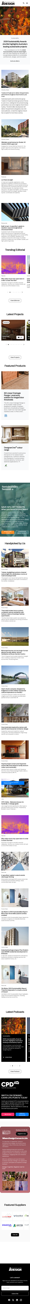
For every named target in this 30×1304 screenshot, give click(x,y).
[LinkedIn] (17, 1300)
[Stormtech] (6, 415)
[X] (13, 1300)
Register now (22, 1133)
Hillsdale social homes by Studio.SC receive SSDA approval (13, 143)
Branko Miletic (16, 61)
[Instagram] (21, 1300)
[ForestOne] (6, 465)
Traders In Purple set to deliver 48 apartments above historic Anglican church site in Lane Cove (15, 94)
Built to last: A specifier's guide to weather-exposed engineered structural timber (12, 227)
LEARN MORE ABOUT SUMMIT (22, 532)
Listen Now (8, 1057)
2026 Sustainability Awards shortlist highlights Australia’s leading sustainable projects (15, 44)
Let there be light (7, 180)
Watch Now (8, 1114)
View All (15, 1234)
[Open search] (23, 3)
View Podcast (15, 1071)
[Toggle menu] (27, 3)
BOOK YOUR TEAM (7, 532)
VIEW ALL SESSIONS (22, 1114)
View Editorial (15, 300)
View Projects (15, 357)
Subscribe (15, 1293)
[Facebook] (9, 1300)
